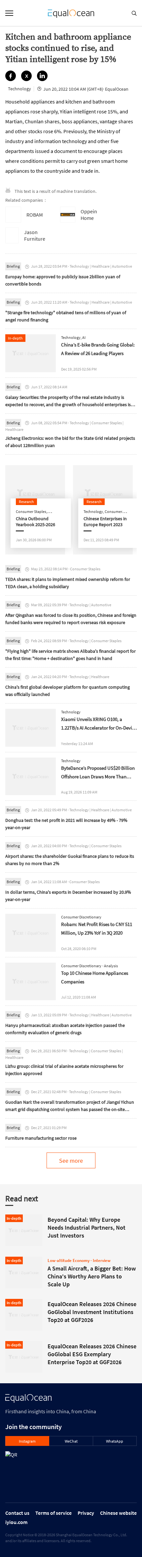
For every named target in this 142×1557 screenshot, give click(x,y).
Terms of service (53, 1513)
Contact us (17, 1513)
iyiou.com (16, 1522)
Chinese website (118, 1513)
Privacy (86, 1513)
